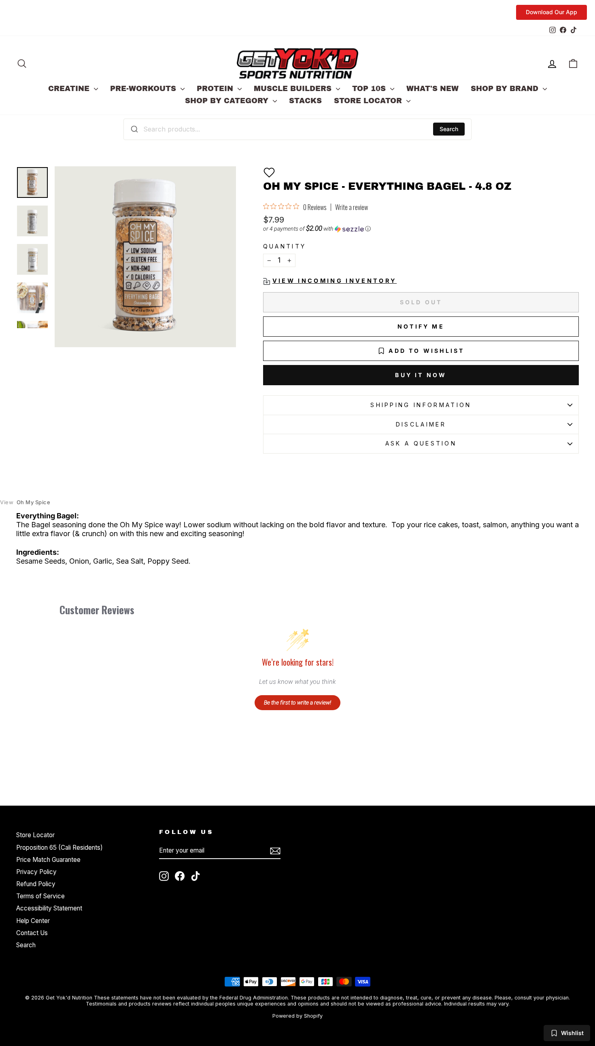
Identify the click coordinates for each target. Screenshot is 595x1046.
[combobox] (297, 129)
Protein (216, 89)
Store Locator (369, 101)
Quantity (284, 246)
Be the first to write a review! (297, 702)
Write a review (351, 207)
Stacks (305, 101)
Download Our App (551, 11)
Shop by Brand (506, 89)
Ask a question (421, 443)
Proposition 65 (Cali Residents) (59, 847)
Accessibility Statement (49, 908)
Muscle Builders (294, 89)
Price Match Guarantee (48, 860)
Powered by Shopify (297, 1016)
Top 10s (370, 89)
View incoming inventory (334, 280)
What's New (432, 89)
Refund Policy (35, 884)
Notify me (420, 326)
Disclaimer (421, 424)
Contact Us (32, 933)
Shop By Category (228, 101)
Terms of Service (40, 896)
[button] (269, 172)
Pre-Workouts (144, 89)
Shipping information (420, 404)
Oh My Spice (25, 502)
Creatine (70, 89)
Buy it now (420, 374)
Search (449, 128)
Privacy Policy (36, 872)
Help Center (33, 921)
